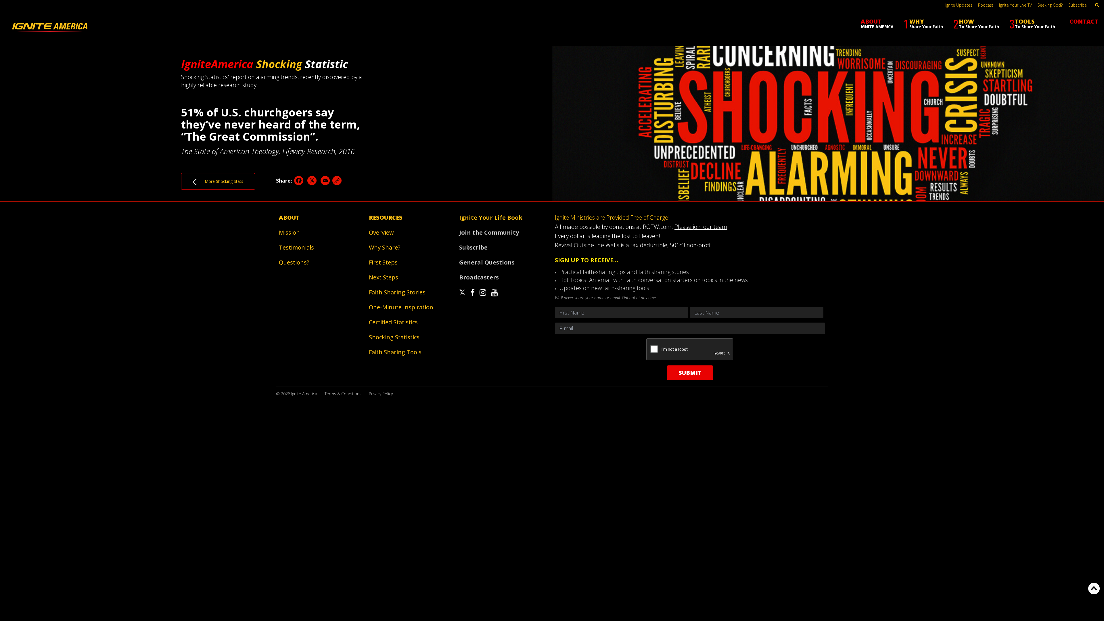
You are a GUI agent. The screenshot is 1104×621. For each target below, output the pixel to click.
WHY (923, 24)
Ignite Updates (958, 5)
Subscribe (1077, 5)
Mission (289, 232)
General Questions (487, 262)
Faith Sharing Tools (395, 352)
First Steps (383, 262)
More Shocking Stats (220, 181)
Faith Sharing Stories (397, 292)
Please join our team (700, 227)
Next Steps (383, 277)
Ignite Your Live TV (1015, 5)
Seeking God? (1050, 5)
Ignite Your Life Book (490, 217)
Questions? (294, 262)
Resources (385, 217)
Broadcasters (479, 277)
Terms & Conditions (343, 393)
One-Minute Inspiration (401, 307)
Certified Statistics (393, 322)
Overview (381, 232)
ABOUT (877, 23)
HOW (976, 24)
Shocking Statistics (394, 337)
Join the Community (489, 232)
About (289, 217)
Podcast (985, 5)
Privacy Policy (381, 393)
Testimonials (296, 247)
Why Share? (384, 247)
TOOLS (1032, 24)
